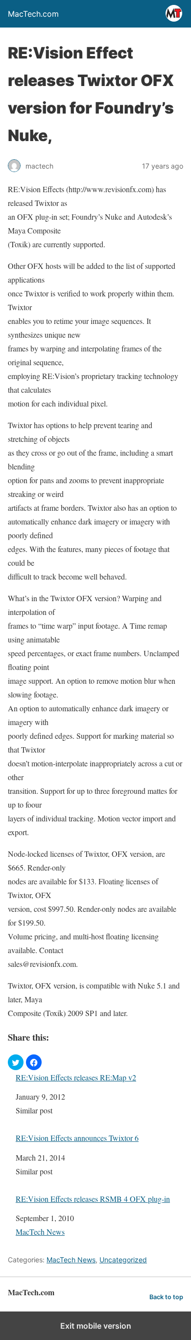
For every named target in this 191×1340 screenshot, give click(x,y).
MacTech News (40, 1231)
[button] (16, 1062)
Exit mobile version (95, 1326)
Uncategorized (123, 1259)
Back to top (166, 1297)
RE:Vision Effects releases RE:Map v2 (76, 1077)
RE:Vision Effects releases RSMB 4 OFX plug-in (93, 1198)
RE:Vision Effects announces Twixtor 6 (77, 1137)
